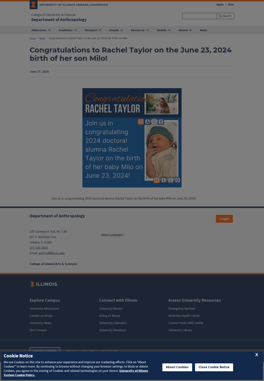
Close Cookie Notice (214, 367)
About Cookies (177, 367)
